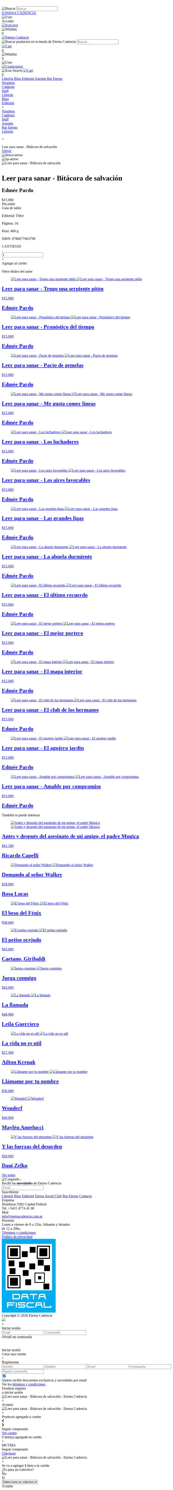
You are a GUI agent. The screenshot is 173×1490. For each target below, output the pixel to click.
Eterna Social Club (48, 1196)
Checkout (9, 1453)
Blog (18, 79)
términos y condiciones (29, 1384)
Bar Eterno (54, 79)
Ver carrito (9, 1433)
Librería (8, 79)
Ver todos (8, 1175)
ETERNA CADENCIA (19, 13)
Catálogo (8, 87)
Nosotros (8, 83)
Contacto (85, 1196)
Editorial (28, 79)
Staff (5, 91)
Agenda (41, 79)
